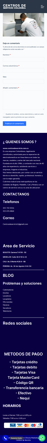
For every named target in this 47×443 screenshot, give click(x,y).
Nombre (7, 55)
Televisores (7, 311)
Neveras (6, 305)
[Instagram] (5, 330)
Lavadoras (7, 296)
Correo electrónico (11, 66)
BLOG (8, 275)
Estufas (6, 293)
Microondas (7, 302)
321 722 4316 (8, 208)
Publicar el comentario (14, 123)
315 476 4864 (8, 211)
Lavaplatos (7, 299)
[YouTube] (4, 330)
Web (4, 77)
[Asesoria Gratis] (5, 438)
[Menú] (42, 6)
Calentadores (8, 290)
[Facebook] (3, 330)
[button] (42, 438)
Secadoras (7, 308)
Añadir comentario (11, 88)
